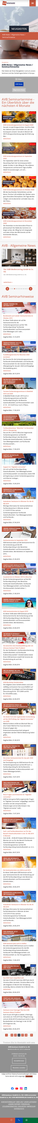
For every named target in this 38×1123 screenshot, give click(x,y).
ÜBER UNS (19, 1102)
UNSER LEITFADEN (30, 1102)
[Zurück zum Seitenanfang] (11, 1120)
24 (12, 1035)
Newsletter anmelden (19, 1067)
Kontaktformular (19, 1061)
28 (26, 1035)
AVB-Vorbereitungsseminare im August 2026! (18, 125)
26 (19, 1035)
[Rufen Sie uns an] (19, 1120)
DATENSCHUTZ (19, 1109)
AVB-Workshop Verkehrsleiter (13, 682)
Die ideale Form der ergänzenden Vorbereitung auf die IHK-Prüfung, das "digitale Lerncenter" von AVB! (19, 719)
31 (31, 1035)
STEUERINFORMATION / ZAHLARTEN (14, 1106)
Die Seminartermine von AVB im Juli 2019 (17, 870)
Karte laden (29, 1076)
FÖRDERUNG (25, 1104)
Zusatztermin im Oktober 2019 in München (17, 577)
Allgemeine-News (19, 90)
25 (15, 1035)
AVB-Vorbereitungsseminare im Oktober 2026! (18, 190)
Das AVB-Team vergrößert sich (13, 978)
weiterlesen (7, 138)
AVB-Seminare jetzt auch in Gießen (15, 943)
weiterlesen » (8, 282)
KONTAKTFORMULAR (8, 1102)
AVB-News (19, 84)
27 (22, 1035)
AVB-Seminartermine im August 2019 (15, 611)
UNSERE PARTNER (14, 1104)
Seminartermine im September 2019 (15, 540)
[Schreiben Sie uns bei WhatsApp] (26, 1120)
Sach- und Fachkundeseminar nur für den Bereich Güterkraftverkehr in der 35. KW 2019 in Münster (18, 833)
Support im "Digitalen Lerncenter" (14, 467)
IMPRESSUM (31, 1106)
